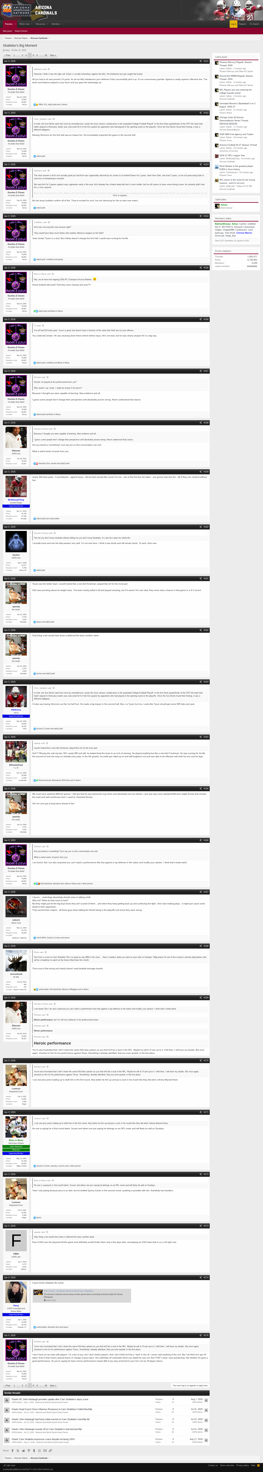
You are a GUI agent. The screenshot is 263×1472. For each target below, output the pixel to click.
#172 (206, 1174)
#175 (206, 1335)
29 (46, 55)
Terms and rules (227, 1465)
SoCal (24, 104)
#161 (206, 578)
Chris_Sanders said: (43, 119)
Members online (223, 218)
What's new (24, 24)
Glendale (23, 622)
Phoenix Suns (225, 140)
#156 (206, 319)
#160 (206, 527)
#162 (206, 630)
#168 (206, 946)
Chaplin (218, 230)
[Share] (201, 61)
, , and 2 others (53, 104)
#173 (206, 1226)
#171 (206, 1112)
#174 (206, 1277)
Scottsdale (22, 780)
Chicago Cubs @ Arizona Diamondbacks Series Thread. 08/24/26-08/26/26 (234, 120)
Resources (40, 24)
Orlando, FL (22, 1327)
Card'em (242, 224)
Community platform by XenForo (28, 1469)
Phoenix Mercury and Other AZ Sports (236, 71)
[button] (15, 24)
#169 (206, 997)
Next (52, 55)
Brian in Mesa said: (42, 274)
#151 (206, 61)
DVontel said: (40, 377)
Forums (8, 24)
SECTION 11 (227, 227)
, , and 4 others (64, 989)
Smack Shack (225, 113)
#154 (206, 216)
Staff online (220, 199)
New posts (7, 31)
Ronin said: (39, 952)
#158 (206, 422)
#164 (206, 737)
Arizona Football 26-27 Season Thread (238, 145)
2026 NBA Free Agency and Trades (236, 134)
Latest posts (221, 57)
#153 (206, 164)
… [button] (18, 55)
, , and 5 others (60, 780)
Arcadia (23, 519)
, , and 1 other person (67, 884)
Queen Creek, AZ (20, 989)
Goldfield (251, 224)
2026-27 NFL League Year (232, 155)
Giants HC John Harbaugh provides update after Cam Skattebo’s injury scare (50, 1399)
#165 (206, 788)
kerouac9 (238, 227)
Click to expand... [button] (120, 195)
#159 (206, 471)
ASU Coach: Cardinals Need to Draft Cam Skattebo (68, 1291)
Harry (7, 50)
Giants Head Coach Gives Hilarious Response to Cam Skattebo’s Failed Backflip (52, 1409)
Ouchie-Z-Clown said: (43, 429)
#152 (206, 113)
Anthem (23, 1269)
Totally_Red (230, 236)
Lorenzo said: (40, 1118)
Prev (8, 55)
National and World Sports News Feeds (51, 1402)
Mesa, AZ (22, 570)
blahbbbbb (252, 266)
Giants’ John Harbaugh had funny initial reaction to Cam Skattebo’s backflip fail (50, 1419)
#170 (206, 1060)
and (51, 311)
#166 (206, 840)
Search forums (21, 31)
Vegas (24, 1104)
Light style (10, 1465)
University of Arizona (228, 151)
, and (49, 259)
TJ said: (37, 326)
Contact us (213, 1465)
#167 (206, 892)
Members (56, 24)
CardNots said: (40, 222)
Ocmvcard (219, 236)
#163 (206, 682)
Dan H (217, 227)
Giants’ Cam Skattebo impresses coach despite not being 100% (43, 1439)
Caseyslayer (249, 227)
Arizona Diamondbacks (229, 130)
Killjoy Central (21, 1166)
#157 (206, 371)
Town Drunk (230, 233)
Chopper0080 (228, 230)
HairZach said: (40, 69)
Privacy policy (242, 1465)
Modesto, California (19, 938)
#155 (206, 267)
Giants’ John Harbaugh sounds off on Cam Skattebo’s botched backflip (47, 1429)
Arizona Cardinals (227, 99)
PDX (24, 729)
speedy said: (39, 743)
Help (253, 1465)
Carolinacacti (241, 230)
